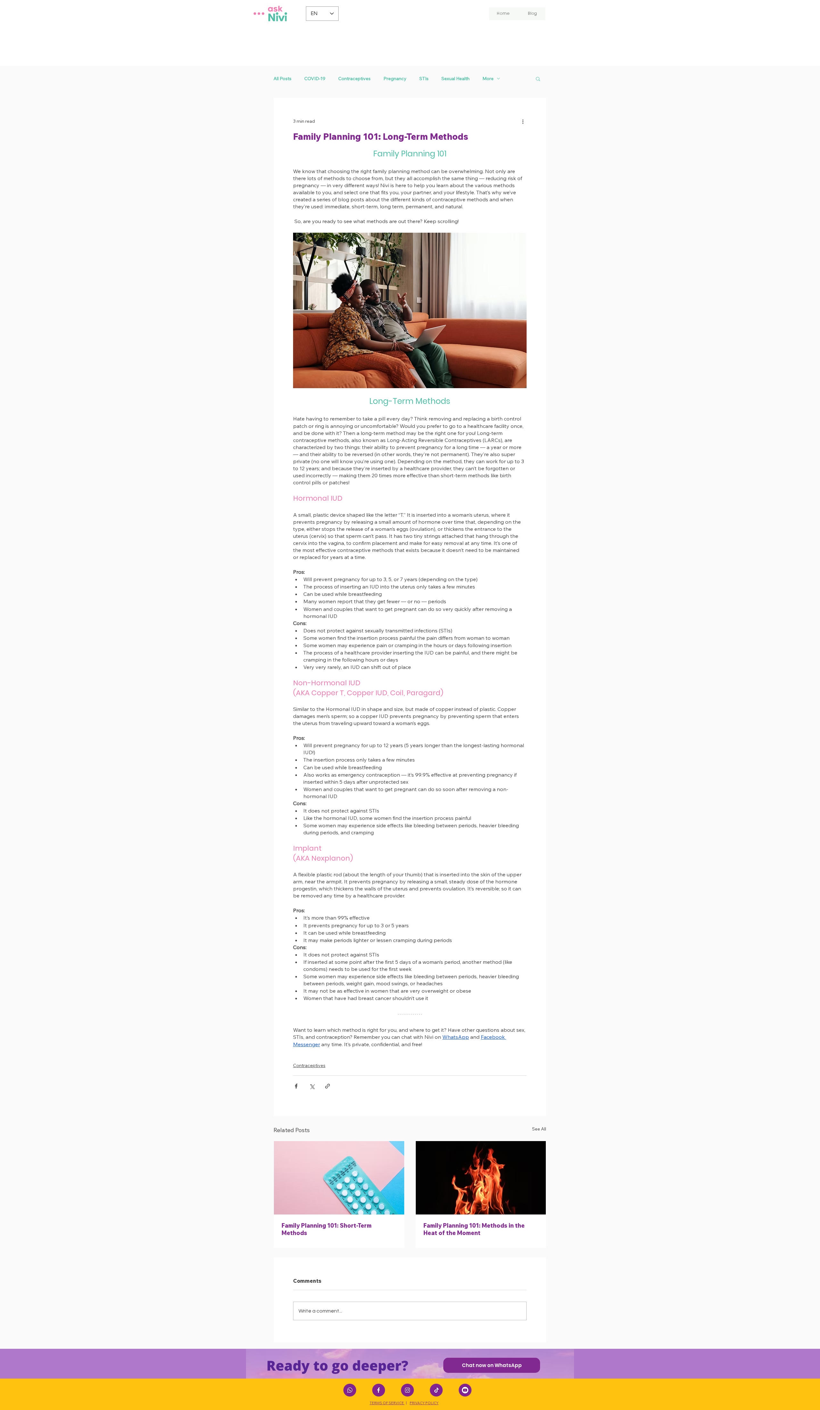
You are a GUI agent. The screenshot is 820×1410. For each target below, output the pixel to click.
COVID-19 (314, 78)
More (488, 78)
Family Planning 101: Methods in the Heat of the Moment (474, 1229)
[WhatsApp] (349, 1390)
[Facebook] (378, 1390)
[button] (538, 78)
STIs (424, 78)
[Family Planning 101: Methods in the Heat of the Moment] (481, 1177)
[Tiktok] (436, 1390)
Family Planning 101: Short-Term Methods (327, 1229)
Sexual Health (455, 78)
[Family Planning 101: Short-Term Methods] (339, 1177)
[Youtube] (465, 1390)
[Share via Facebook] (296, 1086)
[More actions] (523, 121)
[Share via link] (327, 1086)
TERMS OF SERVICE (387, 1403)
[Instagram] (407, 1390)
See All (539, 1129)
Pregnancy (394, 78)
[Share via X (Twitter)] (312, 1086)
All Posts (282, 78)
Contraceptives (354, 78)
